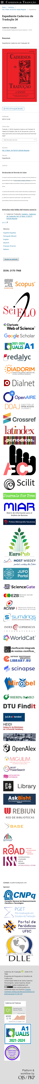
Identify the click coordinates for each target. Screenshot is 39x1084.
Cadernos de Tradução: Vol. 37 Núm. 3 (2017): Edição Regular (21, 216)
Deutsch (6, 243)
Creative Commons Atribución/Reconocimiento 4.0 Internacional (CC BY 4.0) (19, 991)
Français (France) (9, 246)
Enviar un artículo (11, 259)
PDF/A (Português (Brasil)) (14, 109)
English (6, 239)
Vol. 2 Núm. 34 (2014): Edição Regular (14, 9)
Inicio (4, 7)
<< (3, 222)
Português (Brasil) (9, 236)
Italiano (6, 249)
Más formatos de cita (10, 140)
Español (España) (9, 233)
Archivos (11, 7)
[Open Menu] (2, 2)
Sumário (25, 214)
